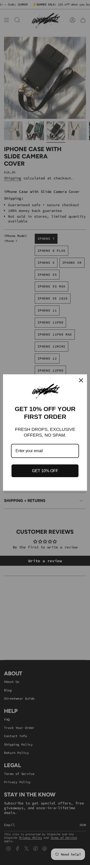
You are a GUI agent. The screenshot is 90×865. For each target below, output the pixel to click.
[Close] (81, 380)
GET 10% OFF (45, 471)
